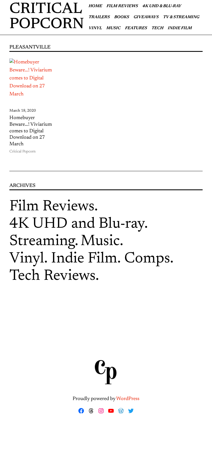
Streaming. (43, 241)
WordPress (127, 398)
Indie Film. (86, 259)
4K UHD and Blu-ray (76, 224)
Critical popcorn (46, 17)
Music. (102, 241)
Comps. (149, 259)
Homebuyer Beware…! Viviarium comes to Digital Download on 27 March (30, 131)
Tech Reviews (52, 276)
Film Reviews (51, 206)
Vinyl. (28, 259)
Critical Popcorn (22, 152)
